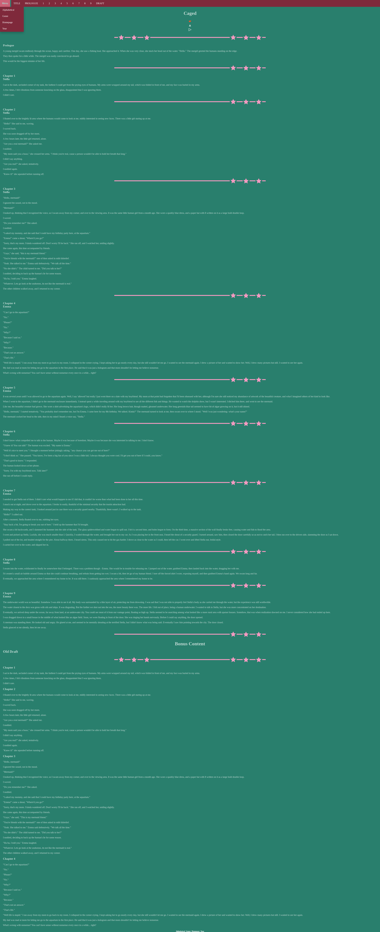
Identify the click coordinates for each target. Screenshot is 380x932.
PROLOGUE (31, 3)
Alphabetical (8, 10)
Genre (5, 16)
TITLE (17, 3)
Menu (5, 3)
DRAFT (100, 3)
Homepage (7, 22)
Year (4, 28)
